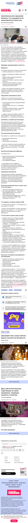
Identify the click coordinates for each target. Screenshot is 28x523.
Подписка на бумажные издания (10, 482)
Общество (12, 26)
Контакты (19, 484)
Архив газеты (22, 482)
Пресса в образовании (18, 462)
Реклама (16, 480)
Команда (13, 484)
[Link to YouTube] (14, 450)
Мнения (6, 460)
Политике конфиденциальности (11, 518)
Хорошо (14, 520)
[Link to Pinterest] (2, 453)
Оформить (8, 473)
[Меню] (25, 10)
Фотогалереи (7, 462)
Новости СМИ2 (5, 332)
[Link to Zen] (11, 450)
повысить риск (17, 283)
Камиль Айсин (4, 340)
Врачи (10, 290)
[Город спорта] (19, 10)
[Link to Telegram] (17, 450)
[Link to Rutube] (23, 450)
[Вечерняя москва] (14, 492)
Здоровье (4, 290)
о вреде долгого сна (17, 286)
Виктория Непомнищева (7, 22)
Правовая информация (14, 486)
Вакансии (8, 484)
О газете (11, 480)
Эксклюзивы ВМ (8, 24)
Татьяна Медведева (6, 397)
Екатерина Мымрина (19, 61)
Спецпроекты (17, 460)
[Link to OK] (8, 450)
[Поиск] (23, 10)
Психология (17, 290)
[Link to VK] (5, 450)
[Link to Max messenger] (2, 450)
